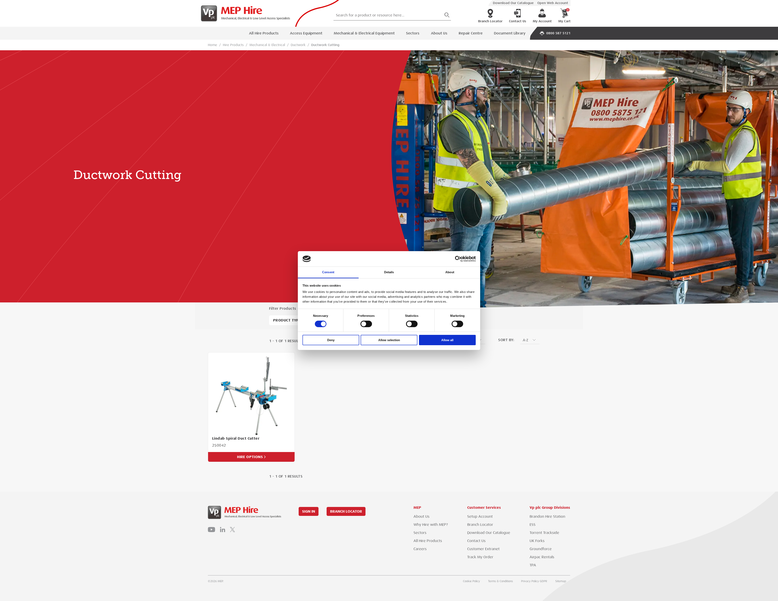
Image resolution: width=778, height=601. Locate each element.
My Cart (564, 16)
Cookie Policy (471, 581)
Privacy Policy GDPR (534, 581)
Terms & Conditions (500, 581)
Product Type (287, 320)
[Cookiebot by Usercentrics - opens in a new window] (458, 259)
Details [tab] (389, 272)
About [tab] (449, 272)
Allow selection (389, 340)
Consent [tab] (328, 272)
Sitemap (560, 581)
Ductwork (298, 45)
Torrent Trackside (544, 533)
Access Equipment (306, 33)
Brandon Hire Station (547, 516)
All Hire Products (264, 33)
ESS (532, 525)
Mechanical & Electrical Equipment (364, 33)
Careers (420, 549)
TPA (533, 565)
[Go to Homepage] (243, 13)
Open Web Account (552, 3)
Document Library (510, 33)
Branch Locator (490, 21)
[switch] (366, 324)
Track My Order (480, 557)
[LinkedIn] (222, 529)
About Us (439, 33)
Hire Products (233, 45)
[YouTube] (211, 529)
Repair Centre (471, 33)
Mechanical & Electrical (267, 45)
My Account (542, 21)
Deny (330, 340)
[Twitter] (232, 529)
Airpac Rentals (542, 557)
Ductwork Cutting (325, 45)
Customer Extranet (483, 549)
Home (212, 45)
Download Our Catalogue (513, 3)
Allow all (447, 340)
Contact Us (517, 21)
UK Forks (537, 541)
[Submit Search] (447, 15)
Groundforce (541, 549)
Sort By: (506, 340)
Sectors (412, 33)
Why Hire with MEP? (431, 525)
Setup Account (480, 516)
